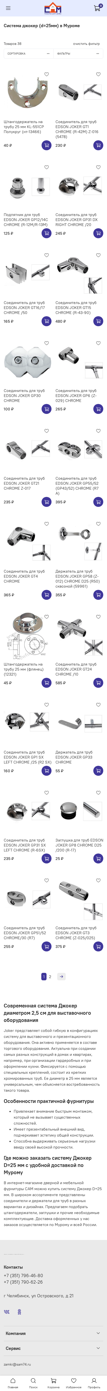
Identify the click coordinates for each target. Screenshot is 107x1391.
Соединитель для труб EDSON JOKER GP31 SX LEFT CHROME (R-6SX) (25, 845)
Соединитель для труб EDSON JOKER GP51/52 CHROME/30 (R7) (25, 932)
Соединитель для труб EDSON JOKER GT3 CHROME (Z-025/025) (76, 932)
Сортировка (16, 53)
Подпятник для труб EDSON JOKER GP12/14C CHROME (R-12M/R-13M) (26, 219)
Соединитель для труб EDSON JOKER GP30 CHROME (24, 395)
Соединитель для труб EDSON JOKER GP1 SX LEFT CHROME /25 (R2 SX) (28, 757)
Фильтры (63, 53)
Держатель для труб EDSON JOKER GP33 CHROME (74, 757)
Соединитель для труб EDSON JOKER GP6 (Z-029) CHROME (76, 395)
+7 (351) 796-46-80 (23, 1275)
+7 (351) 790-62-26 (23, 1282)
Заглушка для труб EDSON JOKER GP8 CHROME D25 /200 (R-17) (79, 845)
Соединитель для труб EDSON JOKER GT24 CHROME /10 (76, 669)
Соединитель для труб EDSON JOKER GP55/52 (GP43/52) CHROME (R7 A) (77, 486)
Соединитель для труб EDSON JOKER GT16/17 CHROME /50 (24, 307)
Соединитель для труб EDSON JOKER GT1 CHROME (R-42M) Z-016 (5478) (77, 129)
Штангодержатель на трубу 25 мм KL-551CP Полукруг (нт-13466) (24, 126)
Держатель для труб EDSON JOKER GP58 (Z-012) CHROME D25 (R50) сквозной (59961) (77, 579)
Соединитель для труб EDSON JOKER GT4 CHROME (24, 576)
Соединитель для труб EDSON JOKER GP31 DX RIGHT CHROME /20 (76, 219)
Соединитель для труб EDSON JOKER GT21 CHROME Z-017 (24, 483)
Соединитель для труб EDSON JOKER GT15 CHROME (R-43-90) (76, 307)
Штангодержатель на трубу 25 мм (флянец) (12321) (24, 669)
